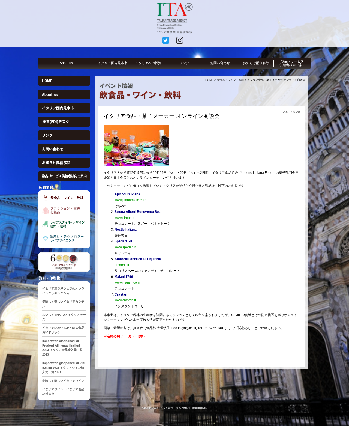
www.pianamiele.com (130, 200)
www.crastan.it (125, 300)
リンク (184, 63)
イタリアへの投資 (148, 63)
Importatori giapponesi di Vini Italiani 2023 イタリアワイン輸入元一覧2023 (63, 367)
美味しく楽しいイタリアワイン (63, 380)
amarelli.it (122, 265)
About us (66, 63)
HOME (209, 79)
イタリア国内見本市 (112, 63)
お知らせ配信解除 (256, 63)
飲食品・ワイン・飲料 (230, 79)
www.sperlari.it (125, 247)
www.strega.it (124, 218)
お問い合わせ (220, 63)
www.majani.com (127, 282)
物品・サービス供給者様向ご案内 (292, 63)
